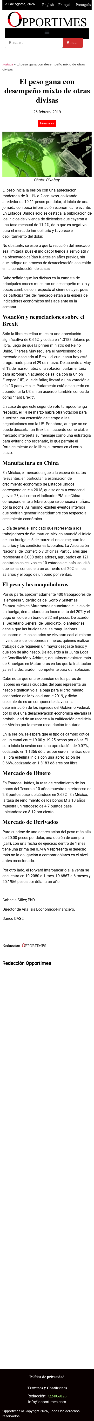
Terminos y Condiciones (47, 1387)
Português (83, 5)
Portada (7, 64)
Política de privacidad (47, 1376)
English (48, 5)
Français (64, 5)
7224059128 (57, 1396)
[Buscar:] (34, 43)
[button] (47, 32)
